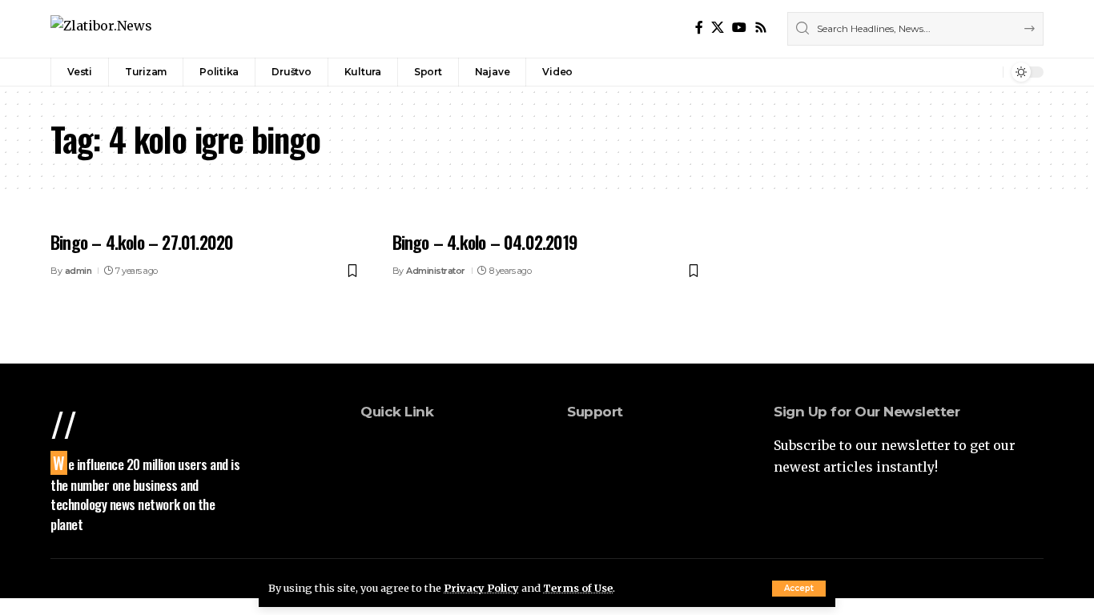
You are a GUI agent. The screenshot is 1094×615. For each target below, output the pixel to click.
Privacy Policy (481, 587)
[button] (799, 589)
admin (78, 270)
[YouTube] (739, 27)
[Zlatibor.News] (101, 28)
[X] (717, 27)
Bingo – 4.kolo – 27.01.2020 (141, 242)
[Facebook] (699, 27)
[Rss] (760, 27)
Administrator (435, 270)
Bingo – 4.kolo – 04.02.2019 (484, 242)
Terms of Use (578, 587)
